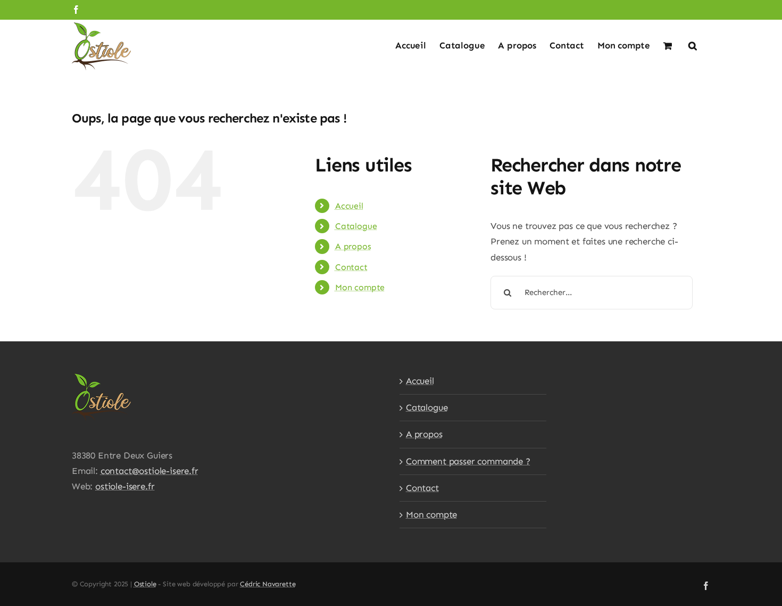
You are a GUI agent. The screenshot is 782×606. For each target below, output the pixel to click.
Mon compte (360, 287)
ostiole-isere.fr (124, 486)
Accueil (349, 206)
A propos (353, 246)
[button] (692, 45)
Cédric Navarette (267, 584)
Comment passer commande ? (468, 461)
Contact (351, 267)
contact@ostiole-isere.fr (149, 470)
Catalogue (356, 226)
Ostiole (145, 584)
